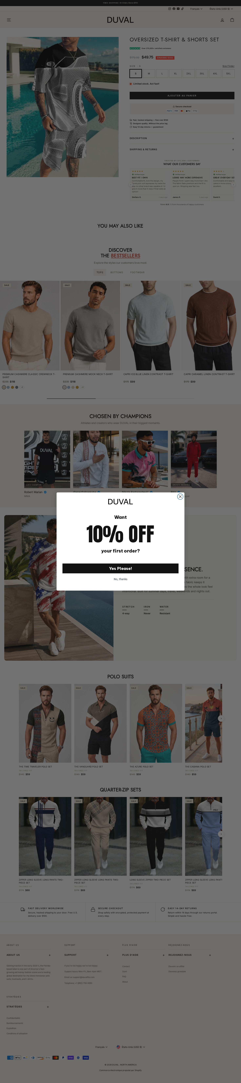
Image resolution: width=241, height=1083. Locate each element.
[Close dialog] (180, 496)
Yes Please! (120, 568)
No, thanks (120, 579)
